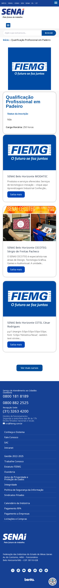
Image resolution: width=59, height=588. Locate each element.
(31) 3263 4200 (15, 411)
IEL (33, 3)
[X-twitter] (29, 570)
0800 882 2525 (15, 402)
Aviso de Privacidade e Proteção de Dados (16, 478)
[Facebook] (35, 570)
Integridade (10, 484)
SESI (22, 3)
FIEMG (10, 3)
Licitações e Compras (15, 518)
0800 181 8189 (15, 396)
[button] (56, 2)
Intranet (8, 447)
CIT (36, 3)
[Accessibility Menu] (52, 581)
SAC (6, 442)
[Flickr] (40, 570)
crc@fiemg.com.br (14, 423)
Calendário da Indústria (17, 503)
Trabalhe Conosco (14, 461)
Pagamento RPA (12, 508)
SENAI (28, 3)
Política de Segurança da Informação (23, 489)
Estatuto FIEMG (12, 466)
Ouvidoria (9, 471)
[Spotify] (46, 570)
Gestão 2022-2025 (13, 456)
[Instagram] (12, 570)
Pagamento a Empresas (17, 513)
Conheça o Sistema (14, 432)
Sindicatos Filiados (14, 495)
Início (4, 3)
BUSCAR (49, 33)
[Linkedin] (18, 570)
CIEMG (16, 3)
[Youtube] (24, 570)
